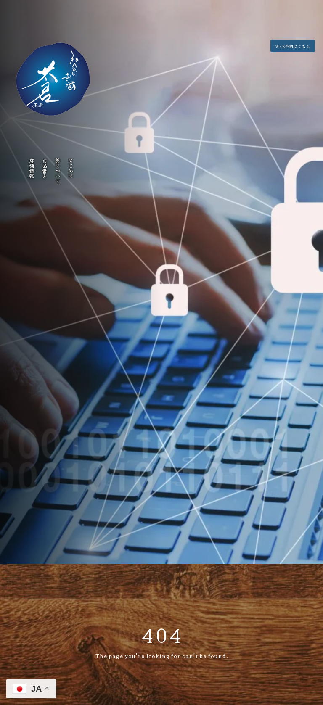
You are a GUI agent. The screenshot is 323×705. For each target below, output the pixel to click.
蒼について (57, 170)
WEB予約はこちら (292, 46)
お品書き (44, 168)
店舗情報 (31, 168)
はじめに (70, 168)
